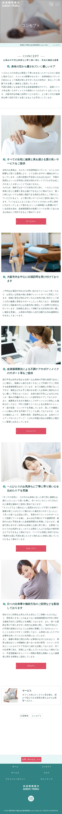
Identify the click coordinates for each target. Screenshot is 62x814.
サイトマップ (47, 779)
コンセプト (37, 716)
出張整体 (24, 716)
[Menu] (57, 4)
